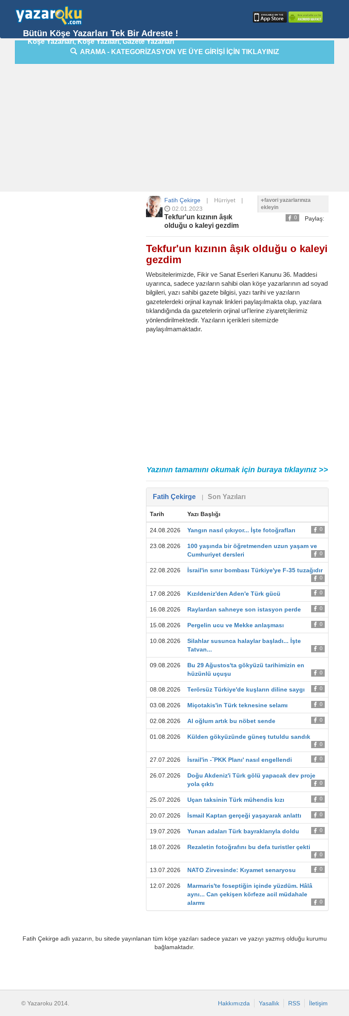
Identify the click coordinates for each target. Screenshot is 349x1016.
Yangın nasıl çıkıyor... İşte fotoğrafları (241, 530)
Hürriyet (224, 200)
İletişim (318, 1003)
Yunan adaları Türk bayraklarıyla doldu (243, 831)
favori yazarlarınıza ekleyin (286, 203)
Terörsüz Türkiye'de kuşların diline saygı (246, 689)
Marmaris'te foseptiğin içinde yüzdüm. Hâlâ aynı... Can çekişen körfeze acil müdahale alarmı (249, 894)
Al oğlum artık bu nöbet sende (231, 721)
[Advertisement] (182, 129)
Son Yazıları (227, 496)
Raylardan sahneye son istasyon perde (244, 609)
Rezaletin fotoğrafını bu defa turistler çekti (248, 847)
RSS (294, 1003)
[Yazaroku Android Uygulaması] (305, 17)
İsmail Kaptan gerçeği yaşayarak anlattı (244, 815)
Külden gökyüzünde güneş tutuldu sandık (248, 736)
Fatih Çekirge (182, 200)
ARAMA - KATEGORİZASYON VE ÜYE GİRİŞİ (178, 51)
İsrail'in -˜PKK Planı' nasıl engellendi (239, 759)
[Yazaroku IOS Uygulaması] (269, 17)
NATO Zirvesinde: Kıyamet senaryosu (241, 870)
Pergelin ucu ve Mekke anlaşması (235, 625)
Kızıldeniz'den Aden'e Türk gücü (233, 593)
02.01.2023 (186, 208)
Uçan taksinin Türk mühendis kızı (235, 799)
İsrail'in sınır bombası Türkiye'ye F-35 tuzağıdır (255, 570)
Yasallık (269, 1003)
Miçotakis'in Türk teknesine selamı (237, 705)
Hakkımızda (234, 1003)
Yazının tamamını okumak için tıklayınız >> (237, 469)
